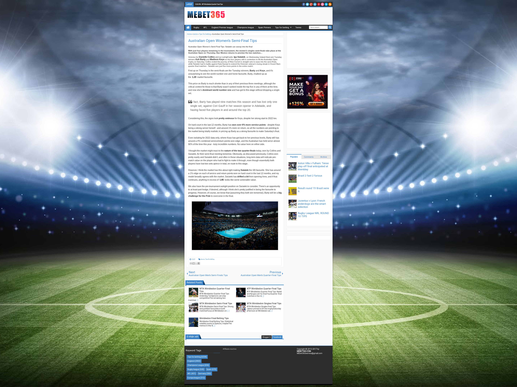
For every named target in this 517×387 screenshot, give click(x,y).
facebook (303, 4)
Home (188, 27)
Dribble (322, 4)
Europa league (194, 378)
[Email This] (191, 263)
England (191, 361)
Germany (202, 373)
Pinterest (318, 4)
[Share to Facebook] (198, 263)
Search (330, 27)
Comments (309, 157)
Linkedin (315, 4)
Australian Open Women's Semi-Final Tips (222, 40)
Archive (323, 157)
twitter (307, 4)
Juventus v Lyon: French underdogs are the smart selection (312, 203)
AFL (189, 373)
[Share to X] (196, 263)
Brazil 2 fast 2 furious (310, 175)
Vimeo (326, 4)
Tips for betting (209, 259)
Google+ (311, 4)
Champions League (196, 365)
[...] (197, 300)
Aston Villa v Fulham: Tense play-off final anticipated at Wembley (313, 166)
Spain (209, 369)
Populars (294, 157)
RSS (330, 4)
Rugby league (193, 369)
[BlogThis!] (193, 263)
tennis (203, 259)
